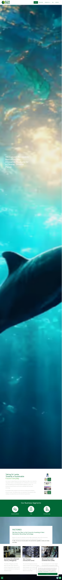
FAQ (52, 2)
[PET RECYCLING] (46, 509)
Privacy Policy (46, 571)
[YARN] (31, 509)
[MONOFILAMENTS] (15, 509)
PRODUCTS (47, 2)
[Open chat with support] (57, 577)
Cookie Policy (40, 571)
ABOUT (36, 2)
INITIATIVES (41, 2)
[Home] (6, 2)
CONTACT (57, 2)
